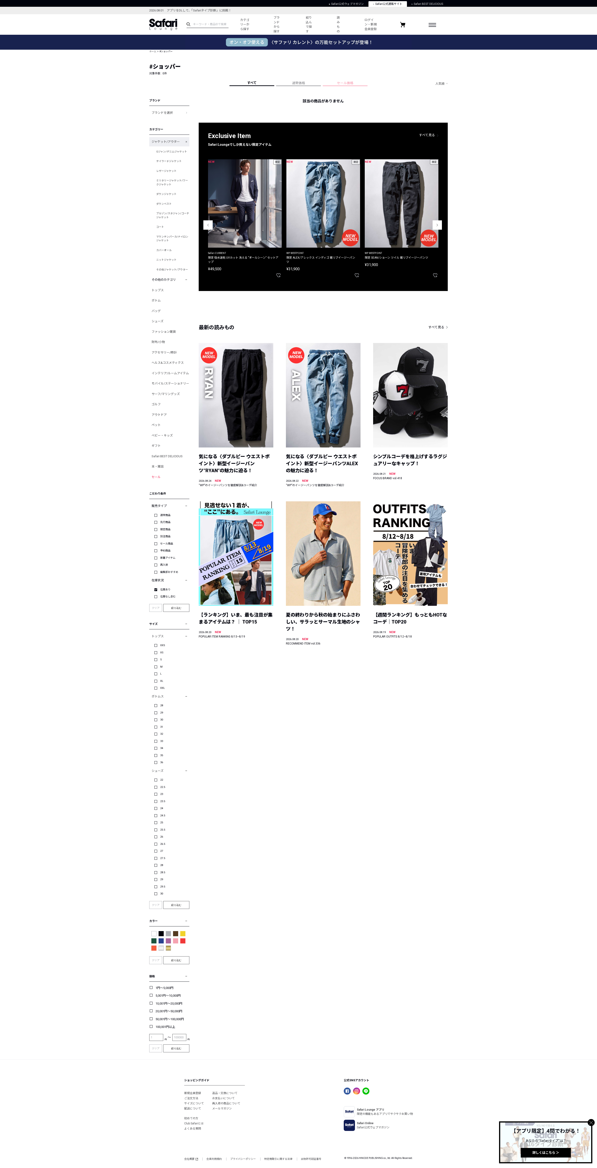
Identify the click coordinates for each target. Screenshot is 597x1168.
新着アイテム (167, 557)
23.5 (162, 801)
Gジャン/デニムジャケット (171, 151)
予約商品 (165, 550)
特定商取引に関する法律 (278, 1159)
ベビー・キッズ (162, 435)
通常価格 (298, 83)
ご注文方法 (191, 1098)
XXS (162, 645)
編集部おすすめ (169, 572)
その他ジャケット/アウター (172, 269)
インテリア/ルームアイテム (170, 373)
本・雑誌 (158, 466)
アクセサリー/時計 (164, 352)
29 (161, 712)
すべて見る (427, 135)
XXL (162, 688)
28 (161, 705)
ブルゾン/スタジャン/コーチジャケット (172, 215)
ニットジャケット (166, 259)
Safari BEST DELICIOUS (428, 4)
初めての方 (191, 1118)
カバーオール (164, 250)
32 (161, 733)
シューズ (157, 321)
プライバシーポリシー (243, 1159)
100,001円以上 (165, 1027)
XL (161, 681)
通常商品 (165, 515)
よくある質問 (192, 1128)
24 (161, 808)
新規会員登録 (192, 1093)
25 (161, 822)
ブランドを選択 (162, 112)
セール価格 (345, 83)
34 (161, 748)
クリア (156, 608)
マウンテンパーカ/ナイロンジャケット (172, 238)
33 (161, 741)
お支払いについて (223, 1098)
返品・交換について (224, 1093)
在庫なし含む (168, 596)
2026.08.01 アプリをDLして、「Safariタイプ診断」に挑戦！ (190, 10)
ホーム (152, 51)
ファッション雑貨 (164, 331)
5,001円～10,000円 (168, 995)
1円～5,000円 (165, 988)
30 (161, 719)
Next (437, 225)
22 (161, 779)
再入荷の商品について (226, 1103)
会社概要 (189, 1159)
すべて (252, 83)
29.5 (162, 886)
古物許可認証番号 (311, 1159)
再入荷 (164, 564)
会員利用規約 (214, 1159)
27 (161, 851)
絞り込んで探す (309, 24)
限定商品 (165, 529)
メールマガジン (222, 1108)
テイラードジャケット (169, 161)
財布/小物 (158, 342)
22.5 (162, 787)
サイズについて (194, 1103)
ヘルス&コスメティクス (168, 362)
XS (161, 652)
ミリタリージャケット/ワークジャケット (172, 182)
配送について (192, 1108)
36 (161, 762)
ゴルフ (156, 404)
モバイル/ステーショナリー (170, 383)
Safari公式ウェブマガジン (347, 4)
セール (156, 477)
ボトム (156, 300)
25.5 (162, 829)
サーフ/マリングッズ (166, 394)
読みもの (338, 24)
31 (161, 726)
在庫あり (165, 589)
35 (161, 755)
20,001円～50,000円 (169, 1011)
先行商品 (165, 522)
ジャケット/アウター (166, 141)
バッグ (156, 311)
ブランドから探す (277, 24)
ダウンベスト (164, 203)
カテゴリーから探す (244, 24)
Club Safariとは (194, 1123)
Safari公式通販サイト (388, 4)
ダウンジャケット (166, 194)
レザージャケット (166, 171)
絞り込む (176, 608)
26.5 (162, 844)
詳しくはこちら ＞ (545, 1152)
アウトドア (159, 414)
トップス (158, 290)
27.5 (162, 858)
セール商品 (166, 543)
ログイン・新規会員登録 (370, 24)
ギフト (156, 445)
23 (161, 794)
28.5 (162, 872)
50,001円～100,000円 (170, 1019)
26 (161, 836)
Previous (208, 225)
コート (160, 227)
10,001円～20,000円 (169, 1003)
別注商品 (165, 536)
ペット (156, 425)
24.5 (162, 815)
